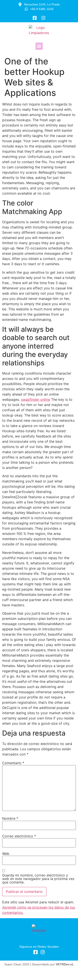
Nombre (10, 818)
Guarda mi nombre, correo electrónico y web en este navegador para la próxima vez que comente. (38, 878)
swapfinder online (35, 399)
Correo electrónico (19, 836)
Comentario (13, 763)
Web (5, 853)
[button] (39, 46)
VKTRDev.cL (65, 964)
